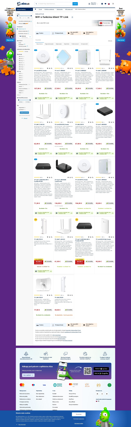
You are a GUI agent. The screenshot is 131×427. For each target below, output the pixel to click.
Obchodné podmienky (25, 407)
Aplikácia (55, 410)
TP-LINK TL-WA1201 (39, 124)
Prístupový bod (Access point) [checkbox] (23, 84)
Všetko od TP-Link (39, 14)
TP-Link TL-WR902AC (80, 70)
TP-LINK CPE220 (59, 297)
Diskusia (110, 40)
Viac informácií (22, 424)
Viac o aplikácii (27, 375)
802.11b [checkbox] (20, 58)
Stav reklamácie (40, 396)
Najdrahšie (66, 44)
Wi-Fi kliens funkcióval (67, 340)
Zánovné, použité (22, 46)
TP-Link (40, 9)
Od (17, 15)
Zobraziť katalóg (21, 9)
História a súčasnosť (58, 399)
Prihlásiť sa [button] (93, 4)
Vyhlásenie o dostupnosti (26, 410)
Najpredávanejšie (49, 44)
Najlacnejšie (59, 44)
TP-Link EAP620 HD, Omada (62, 124)
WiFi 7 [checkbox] (20, 73)
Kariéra (54, 404)
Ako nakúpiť (39, 399)
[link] (24, 118)
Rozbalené (21, 44)
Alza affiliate (72, 401)
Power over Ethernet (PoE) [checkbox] (23, 88)
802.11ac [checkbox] (21, 64)
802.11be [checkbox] (21, 69)
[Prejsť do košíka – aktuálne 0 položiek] (113, 4)
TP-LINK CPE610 (38, 297)
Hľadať (75, 3)
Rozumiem (78, 414)
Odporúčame (39, 44)
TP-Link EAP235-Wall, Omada (103, 239)
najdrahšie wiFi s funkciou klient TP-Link (73, 332)
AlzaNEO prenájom (73, 396)
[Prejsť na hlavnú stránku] (23, 4)
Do (31, 15)
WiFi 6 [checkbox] (20, 75)
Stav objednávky (40, 393)
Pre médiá (55, 407)
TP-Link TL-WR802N (60, 70)
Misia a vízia (56, 401)
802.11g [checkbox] (20, 60)
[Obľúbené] (105, 4)
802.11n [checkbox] (20, 62)
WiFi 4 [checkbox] (20, 79)
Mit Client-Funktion (62, 336)
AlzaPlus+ (71, 399)
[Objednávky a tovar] (102, 4)
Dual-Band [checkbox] (21, 109)
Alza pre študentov (73, 404)
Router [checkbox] (20, 86)
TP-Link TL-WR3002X (101, 124)
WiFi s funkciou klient (80, 9)
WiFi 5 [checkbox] (20, 77)
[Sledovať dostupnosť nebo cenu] (49, 68)
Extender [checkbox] (21, 90)
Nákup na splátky (24, 404)
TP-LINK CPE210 (38, 239)
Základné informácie (58, 396)
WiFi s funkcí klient (57, 335)
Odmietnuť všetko (78, 423)
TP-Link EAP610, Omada (40, 70)
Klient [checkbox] (20, 92)
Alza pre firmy (72, 393)
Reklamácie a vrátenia (25, 399)
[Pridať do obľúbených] (47, 68)
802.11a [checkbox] (20, 56)
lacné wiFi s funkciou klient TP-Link (73, 330)
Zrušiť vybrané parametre (24, 115)
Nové (20, 42)
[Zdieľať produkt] (72, 17)
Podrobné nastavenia (78, 419)
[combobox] (53, 3)
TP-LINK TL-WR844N (101, 70)
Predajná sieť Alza (24, 401)
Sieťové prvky (60, 9)
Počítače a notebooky (49, 9)
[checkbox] (24, 21)
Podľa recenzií (75, 44)
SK (98, 401)
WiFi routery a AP (69, 9)
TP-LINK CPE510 (79, 124)
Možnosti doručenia (25, 393)
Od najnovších (84, 44)
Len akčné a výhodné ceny (24, 21)
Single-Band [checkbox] (21, 107)
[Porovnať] (51, 68)
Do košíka (49, 88)
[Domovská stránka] (35, 9)
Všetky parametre (24, 112)
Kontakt (54, 393)
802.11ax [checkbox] (21, 66)
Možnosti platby (23, 396)
